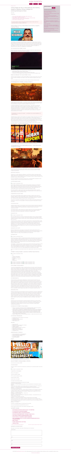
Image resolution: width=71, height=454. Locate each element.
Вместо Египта (15, 420)
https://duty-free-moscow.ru (21, 451)
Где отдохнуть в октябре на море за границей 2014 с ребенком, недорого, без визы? (51, 22)
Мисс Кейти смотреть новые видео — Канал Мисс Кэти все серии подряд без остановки (51, 26)
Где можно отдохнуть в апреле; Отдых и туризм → (35, 424)
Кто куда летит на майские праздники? (20, 411)
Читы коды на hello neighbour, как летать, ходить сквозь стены (22, 16)
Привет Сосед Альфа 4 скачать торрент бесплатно (21, 18)
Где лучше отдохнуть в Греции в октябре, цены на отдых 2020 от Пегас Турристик (51, 16)
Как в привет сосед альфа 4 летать (18, 19)
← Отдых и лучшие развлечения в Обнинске (17, 424)
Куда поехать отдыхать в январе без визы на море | (22, 415)
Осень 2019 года (16, 423)
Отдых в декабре (47, 23)
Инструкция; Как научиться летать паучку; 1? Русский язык (23, 409)
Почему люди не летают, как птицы (19, 421)
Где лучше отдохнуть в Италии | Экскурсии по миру (50, 12)
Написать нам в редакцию (35, 452)
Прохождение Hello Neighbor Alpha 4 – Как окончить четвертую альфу (24, 17)
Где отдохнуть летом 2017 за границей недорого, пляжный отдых (51, 28)
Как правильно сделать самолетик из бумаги (21, 412)
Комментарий (13, 429)
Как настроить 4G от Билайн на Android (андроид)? (22, 416)
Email (12, 440)
